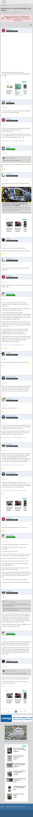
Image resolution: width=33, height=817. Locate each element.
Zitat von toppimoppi (10, 602)
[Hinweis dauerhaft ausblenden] (30, 16)
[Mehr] (30, 35)
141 (21, 711)
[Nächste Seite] (24, 711)
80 (15, 711)
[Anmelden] (27, 2)
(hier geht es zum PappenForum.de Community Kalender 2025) (17, 18)
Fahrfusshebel (17, 437)
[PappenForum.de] (3, 1)
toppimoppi (16, 344)
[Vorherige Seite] (8, 711)
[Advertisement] (16, 54)
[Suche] (23, 1)
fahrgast (16, 140)
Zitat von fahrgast (9, 158)
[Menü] (31, 1)
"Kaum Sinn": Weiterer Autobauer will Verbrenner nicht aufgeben (14, 204)
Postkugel (16, 465)
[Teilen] (30, 25)
